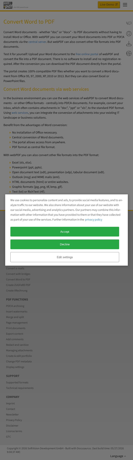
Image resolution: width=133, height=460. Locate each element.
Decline (65, 244)
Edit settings (65, 257)
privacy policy (93, 219)
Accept (64, 231)
